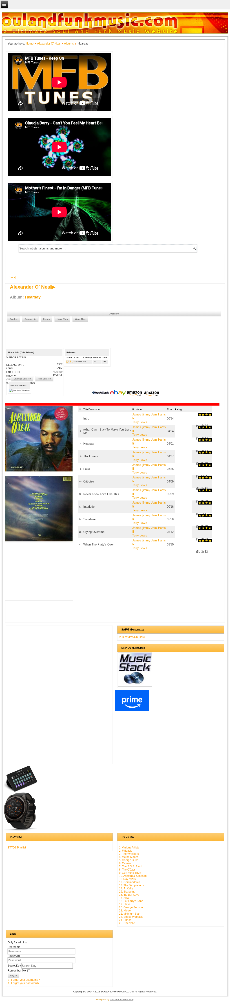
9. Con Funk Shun (130, 872)
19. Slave (124, 904)
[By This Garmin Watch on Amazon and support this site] (20, 829)
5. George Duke (128, 860)
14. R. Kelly (126, 888)
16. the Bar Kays (129, 894)
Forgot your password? (25, 983)
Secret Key (15, 965)
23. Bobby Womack (131, 916)
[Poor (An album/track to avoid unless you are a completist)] (199, 414)
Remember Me (17, 970)
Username (14, 947)
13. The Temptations (131, 885)
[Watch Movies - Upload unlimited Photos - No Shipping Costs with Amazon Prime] (132, 710)
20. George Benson (131, 907)
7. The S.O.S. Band (130, 866)
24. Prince (125, 920)
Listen (46, 319)
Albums (69, 43)
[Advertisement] (89, 266)
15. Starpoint (127, 891)
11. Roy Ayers (127, 879)
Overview (114, 313)
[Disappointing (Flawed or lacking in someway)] (201, 414)
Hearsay (33, 297)
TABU (69, 362)
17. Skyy (124, 898)
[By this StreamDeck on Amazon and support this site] (20, 790)
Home (29, 43)
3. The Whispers (129, 853)
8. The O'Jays (127, 869)
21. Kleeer (125, 910)
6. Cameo (125, 863)
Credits (14, 319)
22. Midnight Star (129, 913)
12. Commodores (129, 882)
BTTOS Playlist (17, 847)
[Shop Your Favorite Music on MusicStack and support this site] (135, 684)
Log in (13, 975)
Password (14, 955)
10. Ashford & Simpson (133, 875)
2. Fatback (125, 850)
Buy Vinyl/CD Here (133, 637)
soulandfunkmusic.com (121, 999)
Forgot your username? (25, 979)
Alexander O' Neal (48, 43)
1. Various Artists (129, 847)
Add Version (44, 378)
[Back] (12, 277)
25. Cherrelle (127, 923)
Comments (30, 319)
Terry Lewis (139, 422)
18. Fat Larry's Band (131, 901)
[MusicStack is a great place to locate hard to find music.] (101, 393)
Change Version (22, 378)
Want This (80, 319)
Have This (62, 319)
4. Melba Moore (128, 857)
